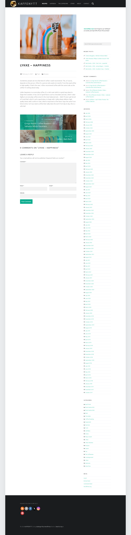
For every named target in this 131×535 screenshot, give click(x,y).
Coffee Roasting (89, 419)
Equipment (88, 422)
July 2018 (87, 366)
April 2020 (87, 304)
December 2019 (89, 316)
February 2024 (89, 169)
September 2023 (89, 183)
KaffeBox (53, 3)
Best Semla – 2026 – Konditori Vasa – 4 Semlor (97, 69)
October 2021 (89, 251)
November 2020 (89, 283)
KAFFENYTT (28, 3)
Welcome (87, 463)
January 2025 (88, 148)
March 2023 (88, 201)
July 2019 (87, 330)
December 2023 (89, 175)
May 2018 (87, 372)
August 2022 (88, 222)
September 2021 (89, 254)
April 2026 (87, 116)
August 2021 (88, 257)
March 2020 (88, 307)
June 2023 (88, 192)
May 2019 (87, 336)
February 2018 (89, 380)
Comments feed (88, 483)
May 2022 (87, 230)
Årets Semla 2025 (89, 407)
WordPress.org (87, 486)
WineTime (88, 466)
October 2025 (89, 128)
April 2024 (87, 166)
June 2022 (88, 227)
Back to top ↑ (60, 526)
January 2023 (88, 207)
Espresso (87, 425)
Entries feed (87, 481)
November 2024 (89, 154)
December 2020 (89, 280)
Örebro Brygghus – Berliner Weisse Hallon (96, 55)
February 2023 (89, 204)
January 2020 (88, 313)
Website (22, 193)
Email (51, 185)
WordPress (47, 526)
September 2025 (89, 131)
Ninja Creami (88, 436)
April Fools (88, 404)
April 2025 (87, 139)
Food (86, 428)
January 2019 (88, 348)
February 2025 (89, 145)
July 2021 (87, 260)
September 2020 (89, 289)
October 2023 (89, 181)
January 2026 (88, 125)
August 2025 (88, 133)
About (79, 3)
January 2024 (88, 172)
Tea (86, 451)
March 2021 (88, 272)
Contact (86, 3)
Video (86, 460)
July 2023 (87, 189)
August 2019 (88, 327)
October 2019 (89, 322)
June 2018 (88, 369)
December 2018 (89, 351)
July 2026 (87, 113)
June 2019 (88, 333)
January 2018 (88, 383)
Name (22, 185)
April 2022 (87, 233)
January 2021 (88, 277)
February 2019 (89, 345)
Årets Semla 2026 (89, 410)
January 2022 (88, 242)
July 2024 (87, 160)
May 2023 (87, 195)
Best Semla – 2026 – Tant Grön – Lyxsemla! (96, 63)
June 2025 (88, 136)
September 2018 (89, 360)
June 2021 (88, 263)
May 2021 (87, 266)
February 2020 (89, 310)
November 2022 (89, 213)
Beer (86, 413)
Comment (23, 161)
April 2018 (87, 374)
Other (72, 3)
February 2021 (89, 275)
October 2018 (89, 357)
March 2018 (88, 377)
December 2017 (89, 386)
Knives (87, 433)
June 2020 (88, 298)
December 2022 (89, 210)
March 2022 (88, 236)
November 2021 (89, 248)
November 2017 (89, 389)
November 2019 (89, 319)
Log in (85, 478)
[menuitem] (44, 3)
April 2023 (87, 198)
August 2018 (88, 363)
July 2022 (87, 225)
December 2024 (89, 151)
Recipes (44, 3)
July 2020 (87, 295)
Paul (38, 74)
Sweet (87, 448)
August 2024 (88, 157)
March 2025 (88, 142)
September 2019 (89, 325)
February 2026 (89, 122)
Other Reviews (89, 442)
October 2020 (89, 286)
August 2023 (88, 186)
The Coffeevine (63, 3)
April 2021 (87, 269)
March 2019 (88, 342)
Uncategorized (89, 457)
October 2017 (89, 392)
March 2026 (88, 119)
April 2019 (87, 339)
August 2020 (88, 292)
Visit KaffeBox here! (89, 28)
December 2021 (89, 245)
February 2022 (89, 239)
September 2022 (89, 219)
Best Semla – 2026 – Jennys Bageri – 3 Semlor (97, 66)
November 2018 (89, 354)
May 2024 (87, 163)
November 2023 (89, 178)
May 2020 (87, 301)
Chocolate (88, 416)
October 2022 (89, 216)
